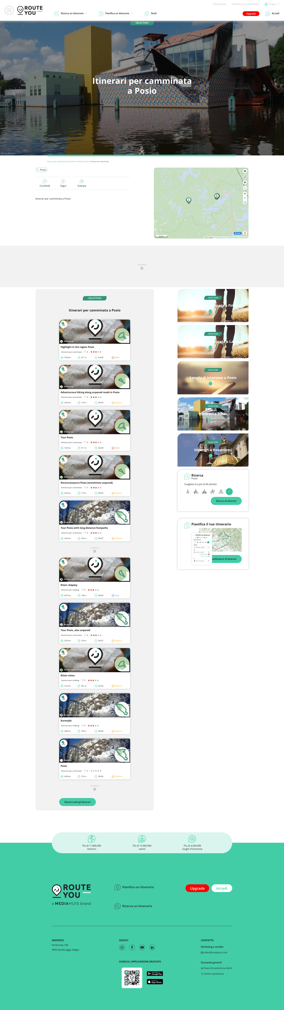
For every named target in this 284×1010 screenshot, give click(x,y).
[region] (201, 203)
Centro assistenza (213, 973)
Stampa (82, 185)
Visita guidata (219, 4)
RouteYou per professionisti (245, 4)
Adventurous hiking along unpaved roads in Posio (90, 392)
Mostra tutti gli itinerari (77, 802)
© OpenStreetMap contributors (237, 238)
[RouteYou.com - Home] (30, 10)
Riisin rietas (68, 675)
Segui (63, 185)
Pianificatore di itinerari (223, 559)
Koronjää (66, 720)
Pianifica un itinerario (138, 887)
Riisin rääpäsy (69, 585)
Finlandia (70, 161)
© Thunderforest (219, 238)
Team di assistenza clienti (217, 968)
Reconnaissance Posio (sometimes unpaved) (87, 482)
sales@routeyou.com (215, 952)
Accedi (221, 888)
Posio (87, 161)
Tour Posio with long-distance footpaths (84, 527)
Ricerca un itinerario (137, 906)
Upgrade (251, 13)
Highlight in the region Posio (77, 347)
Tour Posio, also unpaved (75, 630)
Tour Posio (67, 437)
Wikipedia (11, 153)
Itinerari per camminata (56, 161)
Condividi (45, 185)
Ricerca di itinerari (226, 501)
